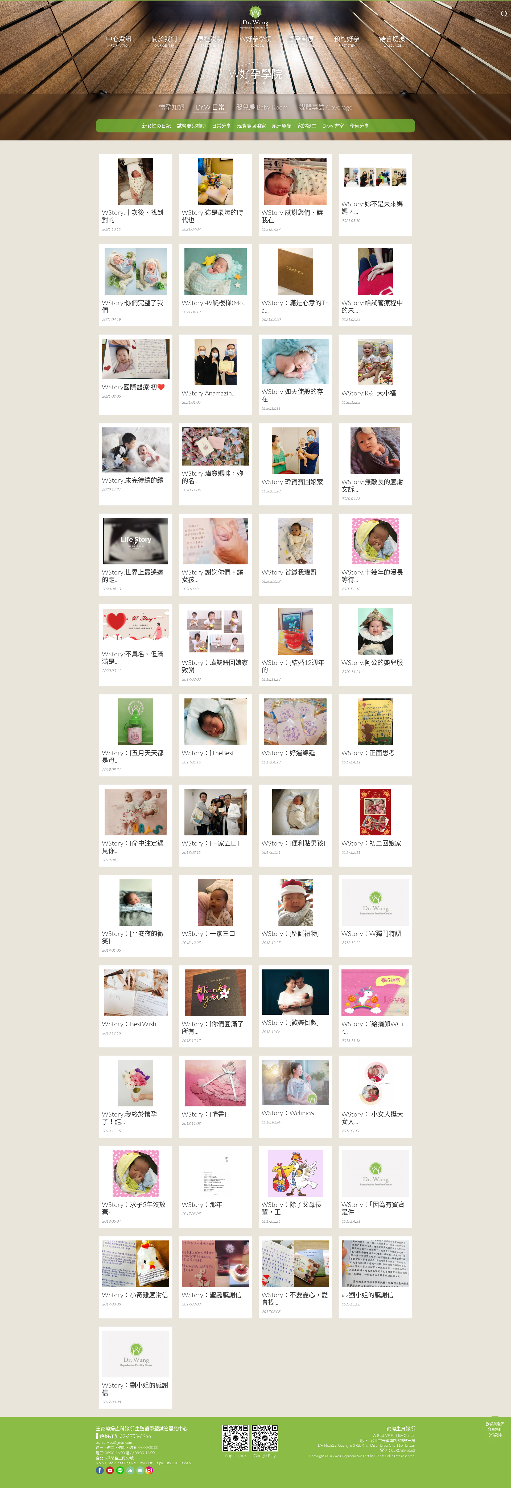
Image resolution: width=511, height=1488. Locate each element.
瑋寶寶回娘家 (251, 126)
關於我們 (164, 41)
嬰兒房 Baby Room (262, 107)
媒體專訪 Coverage (325, 107)
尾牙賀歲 (281, 126)
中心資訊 (118, 41)
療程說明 (210, 41)
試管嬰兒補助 (191, 126)
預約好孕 (347, 41)
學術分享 (359, 126)
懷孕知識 (171, 107)
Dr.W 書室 (333, 126)
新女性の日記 (156, 126)
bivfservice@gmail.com (114, 1442)
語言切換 (392, 41)
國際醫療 (301, 41)
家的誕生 (306, 126)
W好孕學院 (255, 41)
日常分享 (221, 126)
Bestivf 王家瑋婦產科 (255, 17)
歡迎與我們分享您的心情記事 (495, 1429)
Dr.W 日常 (210, 107)
